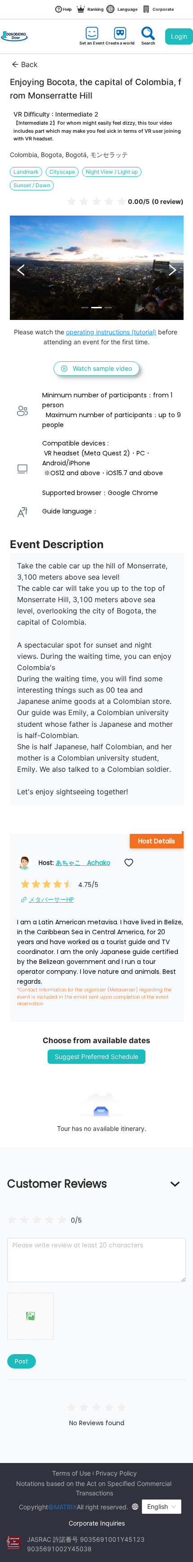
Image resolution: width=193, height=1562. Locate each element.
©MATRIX (62, 1507)
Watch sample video (102, 368)
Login (179, 36)
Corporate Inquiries (97, 1523)
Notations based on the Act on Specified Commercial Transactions (94, 1488)
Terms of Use (71, 1473)
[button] (30, 1316)
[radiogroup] (36, 1220)
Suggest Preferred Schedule (96, 1056)
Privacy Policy (116, 1473)
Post (21, 1361)
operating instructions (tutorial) (111, 332)
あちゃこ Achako (83, 862)
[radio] (71, 201)
